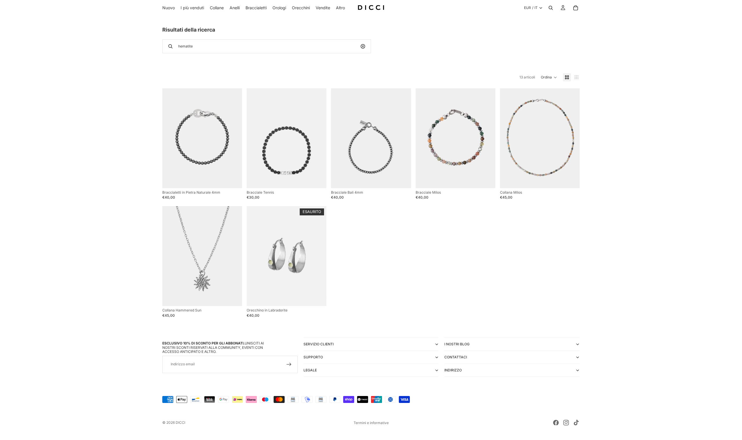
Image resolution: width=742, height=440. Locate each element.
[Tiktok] (576, 422)
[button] (549, 77)
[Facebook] (555, 422)
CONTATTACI (455, 357)
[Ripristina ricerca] (362, 46)
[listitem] (340, 7)
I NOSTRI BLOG (457, 344)
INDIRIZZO (453, 370)
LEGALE (310, 370)
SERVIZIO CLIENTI (318, 344)
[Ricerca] (550, 7)
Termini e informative (371, 423)
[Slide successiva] (233, 138)
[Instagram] (566, 422)
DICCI (180, 422)
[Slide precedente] (171, 138)
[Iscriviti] (289, 364)
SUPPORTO (313, 357)
